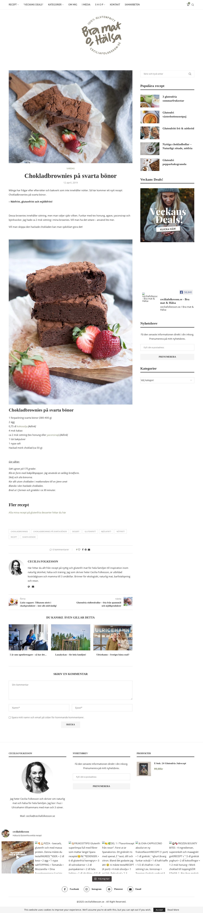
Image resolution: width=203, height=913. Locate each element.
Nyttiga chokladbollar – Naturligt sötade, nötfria (177, 146)
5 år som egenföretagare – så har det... (28, 655)
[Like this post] (79, 549)
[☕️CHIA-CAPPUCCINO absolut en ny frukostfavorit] (152, 857)
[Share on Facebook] (82, 549)
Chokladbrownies (19, 531)
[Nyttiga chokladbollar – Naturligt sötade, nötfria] (149, 148)
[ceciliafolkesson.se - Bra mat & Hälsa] (150, 297)
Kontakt (115, 5)
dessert (75, 531)
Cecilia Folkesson (43, 561)
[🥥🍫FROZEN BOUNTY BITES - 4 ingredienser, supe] (185, 857)
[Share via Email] (89, 549)
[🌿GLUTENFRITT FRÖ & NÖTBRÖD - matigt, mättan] (18, 857)
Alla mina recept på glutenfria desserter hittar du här (37, 512)
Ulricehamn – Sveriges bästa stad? (112, 655)
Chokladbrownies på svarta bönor (50, 531)
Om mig (72, 5)
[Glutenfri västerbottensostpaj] (149, 117)
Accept (159, 909)
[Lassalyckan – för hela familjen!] (70, 637)
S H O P (99, 5)
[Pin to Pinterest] (86, 549)
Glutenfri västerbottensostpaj (174, 114)
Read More (173, 910)
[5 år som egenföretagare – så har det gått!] (28, 637)
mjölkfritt (106, 531)
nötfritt (121, 531)
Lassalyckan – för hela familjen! (70, 655)
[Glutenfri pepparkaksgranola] (149, 164)
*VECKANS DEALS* (33, 5)
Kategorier (55, 5)
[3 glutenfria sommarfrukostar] (149, 101)
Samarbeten (132, 5)
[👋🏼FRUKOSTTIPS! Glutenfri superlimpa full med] (85, 857)
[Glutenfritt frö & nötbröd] (149, 132)
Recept (13, 5)
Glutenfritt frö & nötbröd (178, 128)
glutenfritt (90, 531)
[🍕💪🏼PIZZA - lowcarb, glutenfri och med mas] (51, 857)
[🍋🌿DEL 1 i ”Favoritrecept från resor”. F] (118, 857)
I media (86, 5)
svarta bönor (29, 537)
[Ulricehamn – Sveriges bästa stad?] (112, 637)
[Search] (192, 4)
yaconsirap (53, 434)
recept (14, 537)
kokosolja (22, 426)
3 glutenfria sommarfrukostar (173, 98)
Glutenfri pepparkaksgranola (174, 162)
